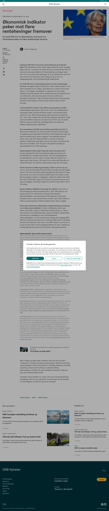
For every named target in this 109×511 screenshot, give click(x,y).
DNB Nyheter (54, 4)
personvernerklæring (33, 267)
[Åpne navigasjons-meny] (3, 4)
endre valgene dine (66, 265)
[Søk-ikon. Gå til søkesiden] (105, 4)
